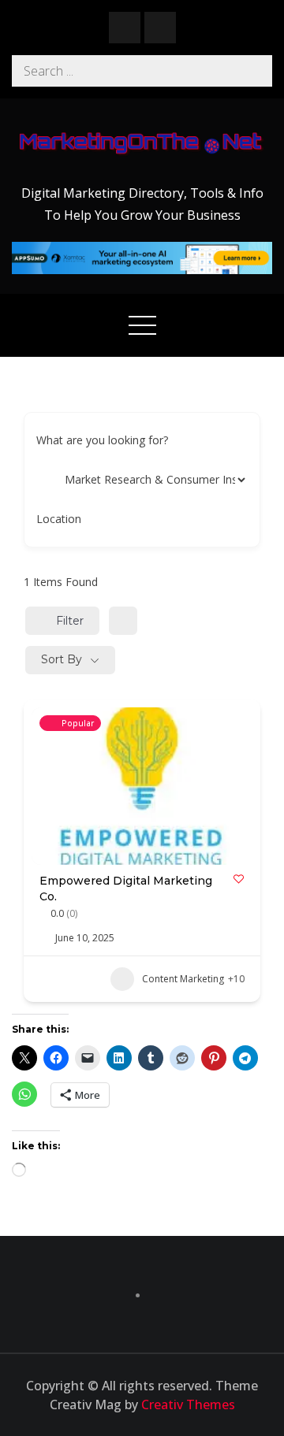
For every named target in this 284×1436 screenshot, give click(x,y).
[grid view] (123, 620)
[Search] (256, 71)
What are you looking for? (102, 439)
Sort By (61, 659)
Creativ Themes (188, 1404)
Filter (70, 621)
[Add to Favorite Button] (239, 879)
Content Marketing (183, 978)
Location (58, 518)
